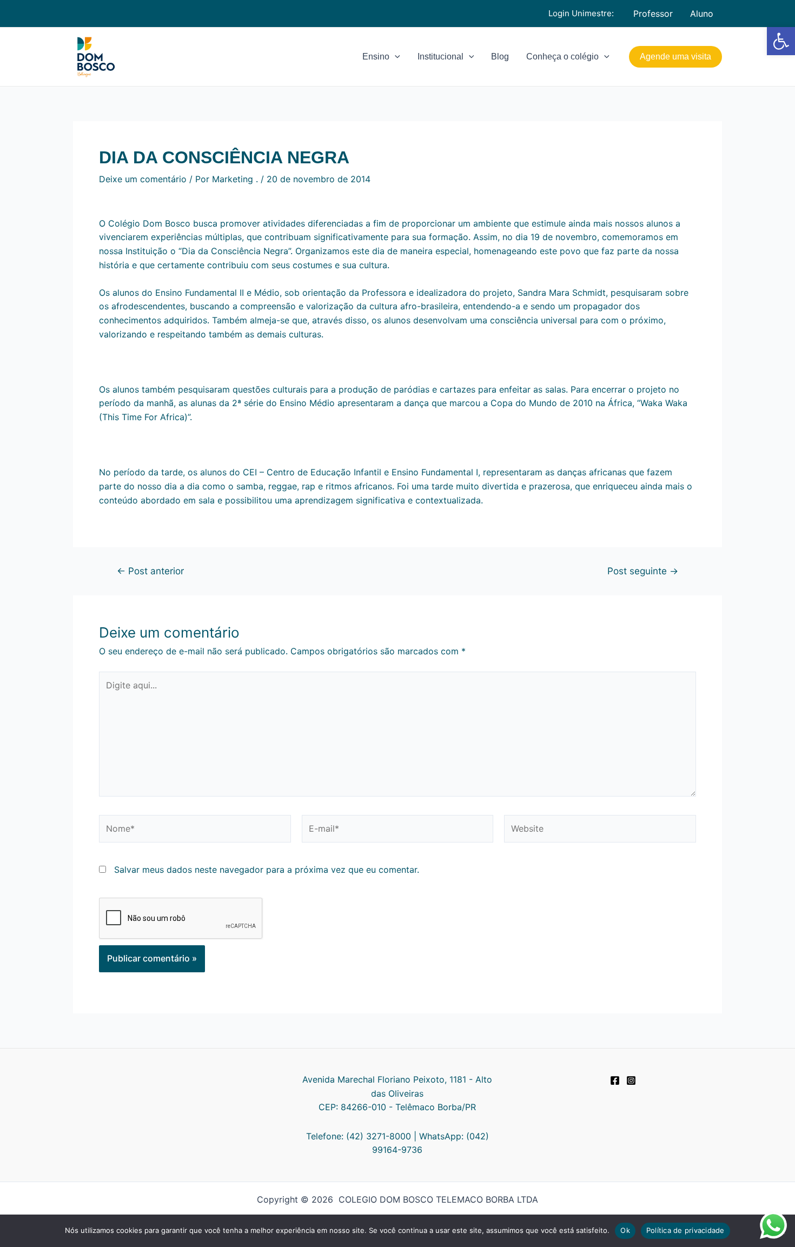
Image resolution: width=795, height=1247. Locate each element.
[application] (394, 56)
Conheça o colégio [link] (562, 56)
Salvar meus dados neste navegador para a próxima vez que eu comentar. (266, 869)
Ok (625, 1230)
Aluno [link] (701, 13)
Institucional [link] (440, 56)
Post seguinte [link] (642, 570)
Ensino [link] (375, 56)
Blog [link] (500, 56)
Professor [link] (653, 13)
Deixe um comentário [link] (143, 179)
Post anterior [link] (150, 570)
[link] (781, 41)
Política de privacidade (685, 1230)
